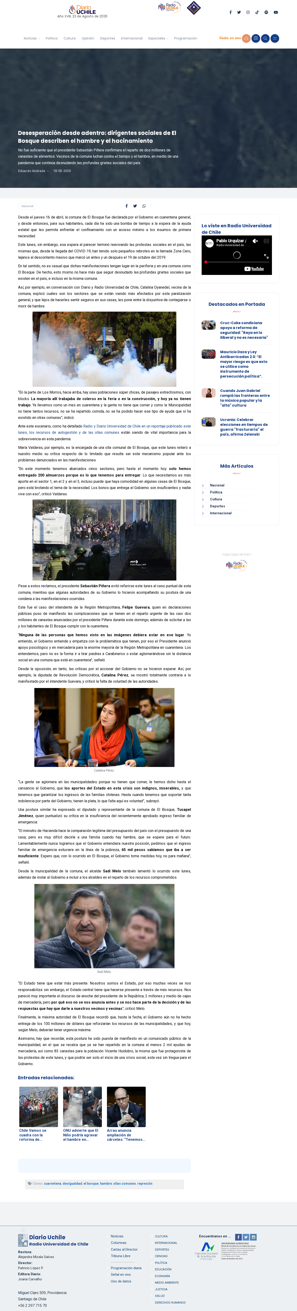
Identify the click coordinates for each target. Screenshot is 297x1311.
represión (144, 1183)
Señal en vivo (121, 1274)
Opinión (88, 38)
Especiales (156, 38)
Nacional (27, 206)
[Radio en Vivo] (246, 38)
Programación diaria (126, 1268)
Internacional (131, 38)
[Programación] (256, 38)
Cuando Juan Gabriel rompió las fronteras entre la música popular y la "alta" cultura (245, 398)
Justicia (161, 1289)
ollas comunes (124, 1183)
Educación (163, 1269)
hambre (106, 1183)
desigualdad (72, 1183)
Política (52, 38)
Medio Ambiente (167, 1282)
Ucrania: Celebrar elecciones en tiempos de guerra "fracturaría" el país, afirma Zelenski (244, 427)
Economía (162, 1276)
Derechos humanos (170, 1302)
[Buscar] (265, 38)
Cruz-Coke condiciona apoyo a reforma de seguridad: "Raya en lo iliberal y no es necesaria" (244, 330)
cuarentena (52, 1183)
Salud (160, 1296)
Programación (185, 38)
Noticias (30, 38)
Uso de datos (121, 1281)
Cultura (70, 38)
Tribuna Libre (120, 1256)
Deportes (107, 38)
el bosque (91, 1183)
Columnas (118, 1243)
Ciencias (161, 1256)
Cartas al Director (124, 1249)
